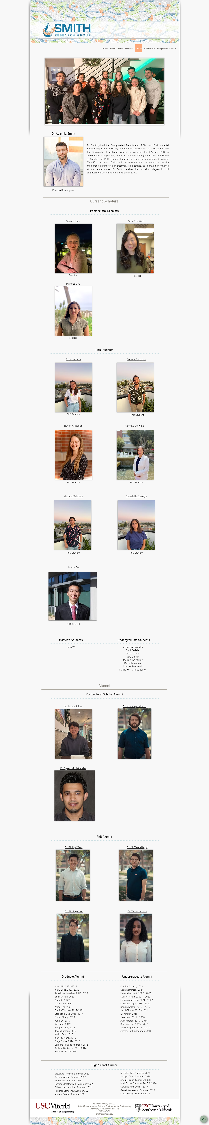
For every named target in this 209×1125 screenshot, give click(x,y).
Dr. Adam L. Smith (63, 134)
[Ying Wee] (135, 248)
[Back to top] (203, 1119)
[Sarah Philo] (73, 248)
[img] (73, 311)
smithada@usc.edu (104, 1114)
